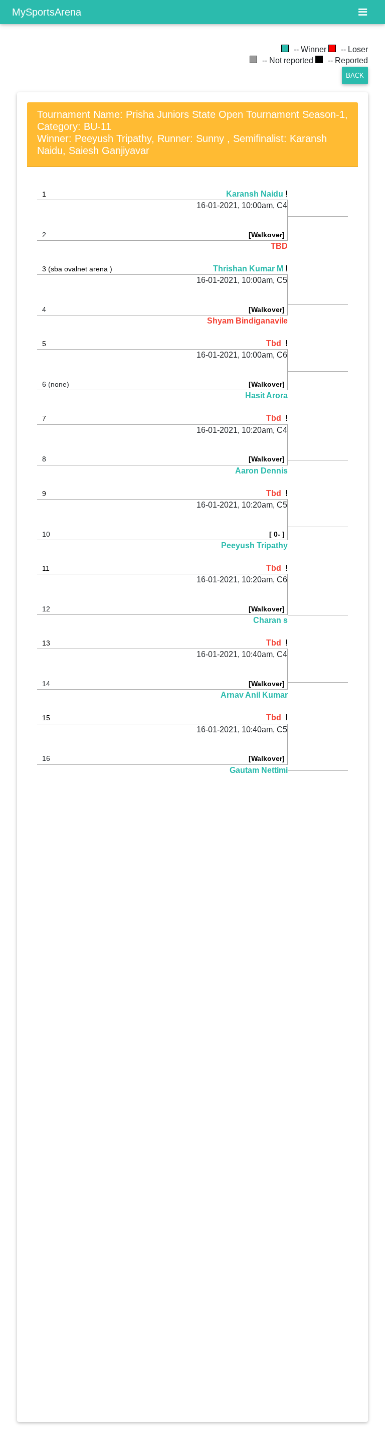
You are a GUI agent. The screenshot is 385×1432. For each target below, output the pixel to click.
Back (355, 75)
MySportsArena (46, 12)
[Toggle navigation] (362, 12)
